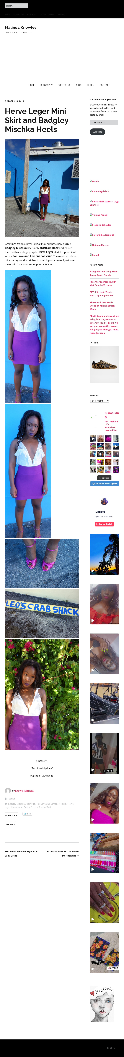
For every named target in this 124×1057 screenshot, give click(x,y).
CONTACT (61, 14)
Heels (63, 803)
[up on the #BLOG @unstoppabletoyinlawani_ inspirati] (100, 438)
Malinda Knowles (20, 27)
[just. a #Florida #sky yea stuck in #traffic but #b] (116, 446)
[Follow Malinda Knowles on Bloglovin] (102, 1021)
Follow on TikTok (104, 524)
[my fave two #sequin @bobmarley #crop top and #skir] (116, 462)
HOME (7, 14)
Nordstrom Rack (20, 807)
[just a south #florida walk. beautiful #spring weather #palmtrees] (104, 554)
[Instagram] (114, 1048)
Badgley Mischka (16, 803)
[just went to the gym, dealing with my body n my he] (108, 438)
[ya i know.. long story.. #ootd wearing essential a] (108, 469)
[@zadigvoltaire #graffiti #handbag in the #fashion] (93, 438)
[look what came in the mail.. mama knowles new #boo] (100, 469)
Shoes (42, 807)
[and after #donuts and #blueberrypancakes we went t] (108, 454)
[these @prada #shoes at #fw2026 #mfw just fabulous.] (116, 438)
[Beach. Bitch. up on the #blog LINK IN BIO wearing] (93, 462)
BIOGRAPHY (18, 14)
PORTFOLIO (32, 14)
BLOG (43, 14)
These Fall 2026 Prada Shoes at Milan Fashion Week (102, 306)
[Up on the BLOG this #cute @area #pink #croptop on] (93, 454)
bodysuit (31, 803)
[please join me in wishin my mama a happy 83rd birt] (116, 454)
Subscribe (97, 131)
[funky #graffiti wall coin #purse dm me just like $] (100, 454)
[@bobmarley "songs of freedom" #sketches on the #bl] (93, 469)
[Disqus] (42, 902)
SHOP (51, 14)
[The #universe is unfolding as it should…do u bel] (116, 469)
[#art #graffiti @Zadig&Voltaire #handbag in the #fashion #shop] (104, 703)
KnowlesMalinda (24, 790)
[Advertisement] (107, 157)
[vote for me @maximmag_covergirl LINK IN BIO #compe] (108, 446)
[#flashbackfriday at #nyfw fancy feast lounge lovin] (100, 462)
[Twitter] (111, 1048)
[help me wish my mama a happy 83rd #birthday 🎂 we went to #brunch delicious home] (104, 853)
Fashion (11, 798)
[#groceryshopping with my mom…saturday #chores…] (93, 446)
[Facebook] (108, 1048)
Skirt (49, 807)
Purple (34, 807)
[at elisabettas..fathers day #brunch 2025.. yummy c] (108, 462)
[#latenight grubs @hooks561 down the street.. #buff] (100, 446)
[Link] (117, 1048)
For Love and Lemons (48, 803)
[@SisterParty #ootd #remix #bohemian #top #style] (104, 604)
